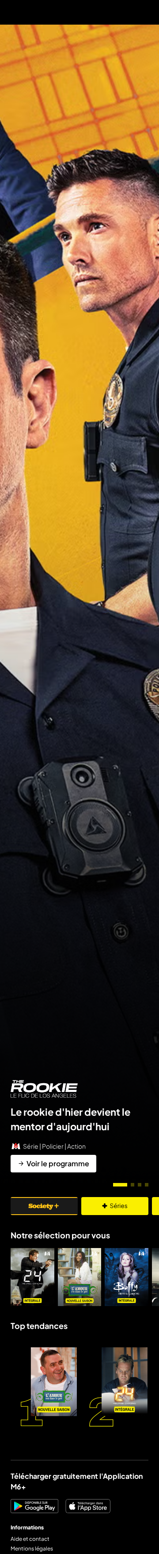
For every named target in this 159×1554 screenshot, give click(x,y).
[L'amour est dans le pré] (80, 1277)
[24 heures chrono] (32, 1277)
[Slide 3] (139, 1184)
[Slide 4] (146, 1184)
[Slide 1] (120, 1184)
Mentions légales (32, 1548)
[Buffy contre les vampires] (126, 1277)
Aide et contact (30, 1539)
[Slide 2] (132, 1184)
